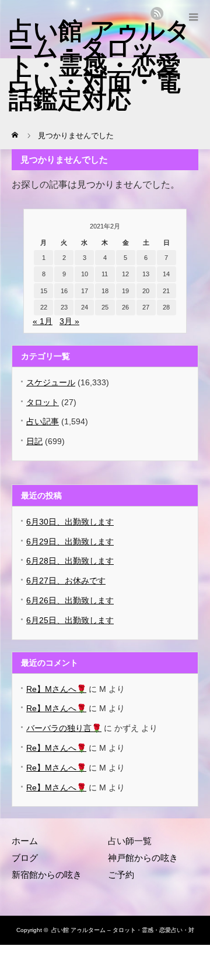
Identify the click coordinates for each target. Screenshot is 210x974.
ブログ (25, 858)
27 (145, 307)
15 (43, 290)
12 (125, 273)
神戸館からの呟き (143, 858)
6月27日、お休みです (66, 580)
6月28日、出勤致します (70, 560)
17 (84, 290)
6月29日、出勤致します (70, 541)
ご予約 (121, 875)
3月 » (69, 321)
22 (43, 307)
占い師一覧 (130, 841)
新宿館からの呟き (47, 875)
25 (105, 307)
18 (105, 290)
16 (64, 290)
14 (166, 273)
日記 (34, 441)
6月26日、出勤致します (70, 600)
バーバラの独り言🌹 (64, 728)
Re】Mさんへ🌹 (56, 689)
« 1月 (42, 321)
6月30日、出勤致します (70, 521)
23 (64, 307)
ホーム (25, 841)
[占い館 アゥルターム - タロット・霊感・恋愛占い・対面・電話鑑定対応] (99, 65)
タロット (42, 402)
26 (125, 307)
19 (125, 290)
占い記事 (42, 421)
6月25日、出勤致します (70, 620)
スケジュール (50, 382)
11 (105, 273)
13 (145, 273)
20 (145, 290)
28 (166, 307)
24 (84, 307)
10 (84, 273)
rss (156, 13)
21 (166, 290)
